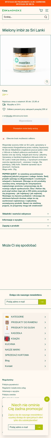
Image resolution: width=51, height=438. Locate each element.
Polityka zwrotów (9, 395)
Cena (4, 91)
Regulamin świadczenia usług (14, 388)
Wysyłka (9, 116)
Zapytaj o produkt (10, 226)
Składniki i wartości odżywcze (16, 214)
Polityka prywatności (10, 385)
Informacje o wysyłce (12, 220)
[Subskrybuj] (39, 427)
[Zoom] (47, 81)
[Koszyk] (41, 10)
